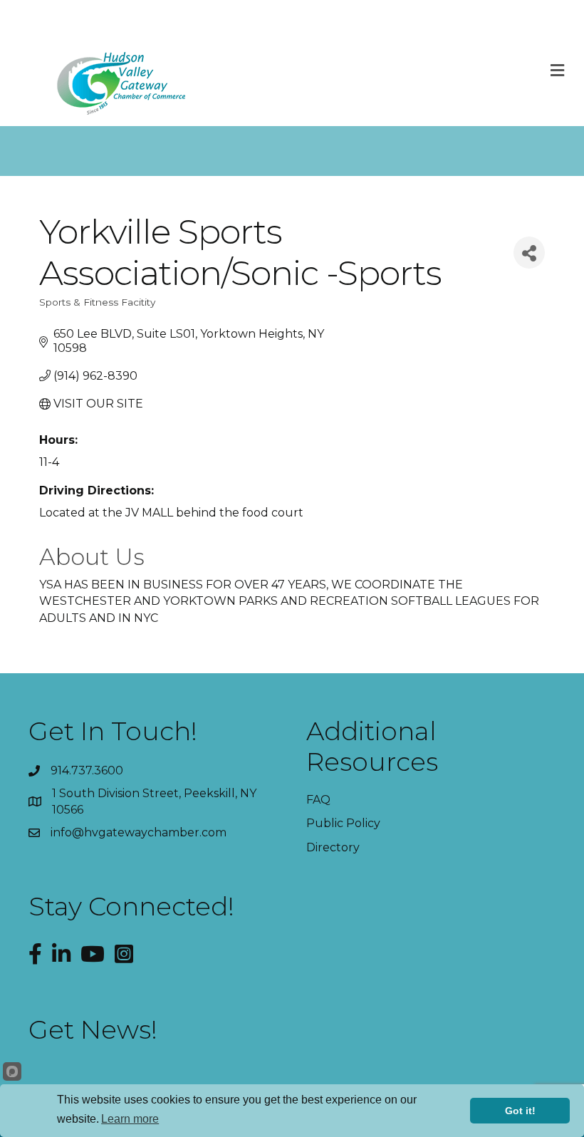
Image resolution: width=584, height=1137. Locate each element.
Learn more (130, 1119)
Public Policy (343, 823)
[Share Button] (529, 253)
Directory (333, 847)
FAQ (318, 799)
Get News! (92, 1029)
